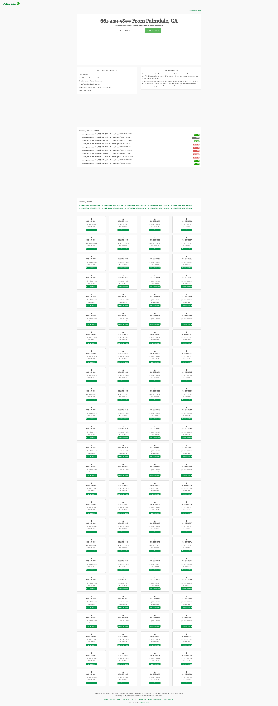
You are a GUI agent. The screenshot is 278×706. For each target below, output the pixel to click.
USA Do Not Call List (129, 699)
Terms (118, 699)
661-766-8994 (187, 205)
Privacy (112, 699)
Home (106, 699)
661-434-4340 (141, 205)
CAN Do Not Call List (145, 699)
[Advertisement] (139, 49)
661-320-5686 (153, 205)
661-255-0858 (187, 208)
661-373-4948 (130, 208)
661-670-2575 (95, 208)
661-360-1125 (176, 205)
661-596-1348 (107, 205)
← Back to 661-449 (194, 10)
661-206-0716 (84, 208)
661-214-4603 (164, 208)
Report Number (168, 699)
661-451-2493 (107, 208)
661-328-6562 (118, 208)
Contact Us (157, 699)
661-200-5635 (176, 208)
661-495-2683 (84, 205)
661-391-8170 (141, 208)
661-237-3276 (164, 205)
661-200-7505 (118, 205)
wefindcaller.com (144, 703)
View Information (91, 230)
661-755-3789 (130, 205)
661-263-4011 (153, 208)
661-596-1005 (95, 205)
